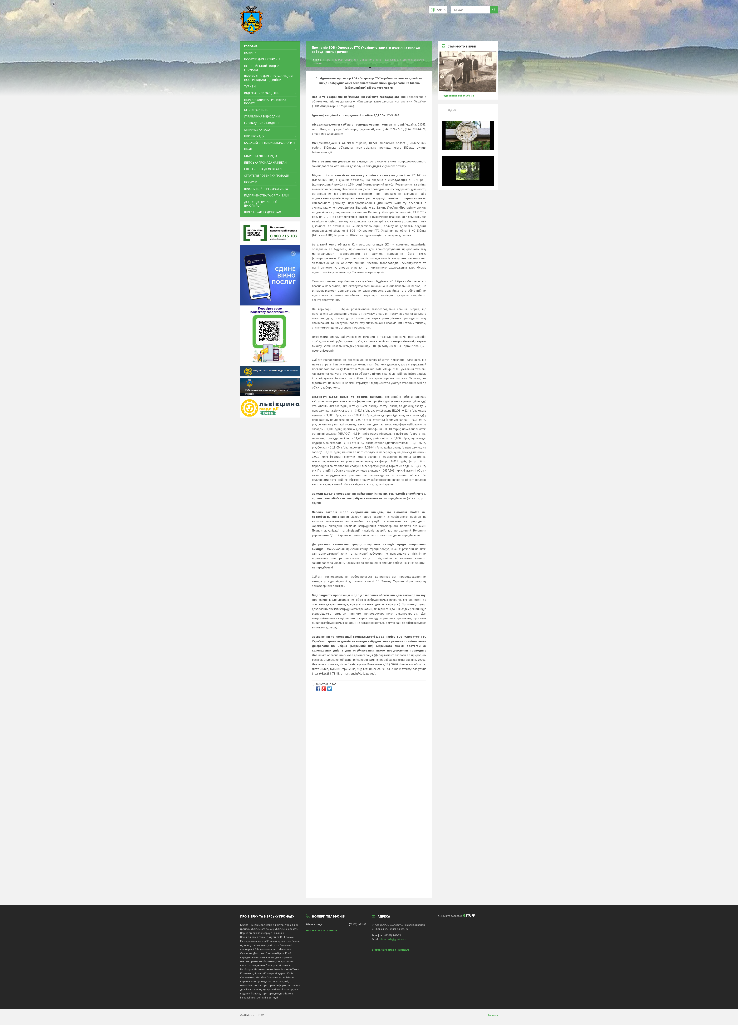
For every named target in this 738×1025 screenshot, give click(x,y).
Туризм (250, 86)
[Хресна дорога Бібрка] (468, 149)
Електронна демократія (263, 169)
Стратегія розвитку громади (266, 175)
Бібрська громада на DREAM (265, 162)
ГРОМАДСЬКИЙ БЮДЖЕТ (261, 123)
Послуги (250, 182)
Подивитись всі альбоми (458, 95)
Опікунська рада (257, 129)
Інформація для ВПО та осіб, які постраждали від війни (268, 78)
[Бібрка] (468, 184)
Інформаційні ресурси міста (266, 189)
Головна (317, 59)
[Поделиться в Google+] (324, 688)
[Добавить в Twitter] (329, 688)
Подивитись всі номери (321, 930)
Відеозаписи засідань (261, 93)
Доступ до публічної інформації (260, 203)
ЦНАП (248, 149)
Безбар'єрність (256, 110)
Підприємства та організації (266, 195)
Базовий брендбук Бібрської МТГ (270, 143)
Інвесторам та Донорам (262, 212)
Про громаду (254, 136)
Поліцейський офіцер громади (261, 68)
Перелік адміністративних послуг (265, 101)
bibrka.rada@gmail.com (392, 939)
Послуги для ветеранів (262, 59)
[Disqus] (369, 744)
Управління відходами (262, 116)
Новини (250, 53)
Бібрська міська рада (260, 156)
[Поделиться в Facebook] (318, 688)
